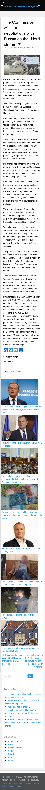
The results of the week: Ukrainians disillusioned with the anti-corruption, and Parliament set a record (20, 479)
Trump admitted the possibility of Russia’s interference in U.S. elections (12, 659)
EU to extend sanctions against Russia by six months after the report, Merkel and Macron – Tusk (21, 409)
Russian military (15, 747)
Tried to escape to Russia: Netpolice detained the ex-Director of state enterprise (22, 583)
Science (12, 750)
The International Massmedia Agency (20, 6)
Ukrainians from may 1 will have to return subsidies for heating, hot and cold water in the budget (22, 515)
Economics (30, 48)
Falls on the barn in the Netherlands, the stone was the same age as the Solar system (34, 660)
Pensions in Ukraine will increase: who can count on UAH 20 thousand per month (23, 722)
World (11, 760)
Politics (11, 744)
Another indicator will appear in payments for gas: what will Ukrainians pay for (22, 713)
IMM (21, 48)
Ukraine (11, 757)
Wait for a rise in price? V (19, 706)
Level (11, 776)
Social (11, 754)
